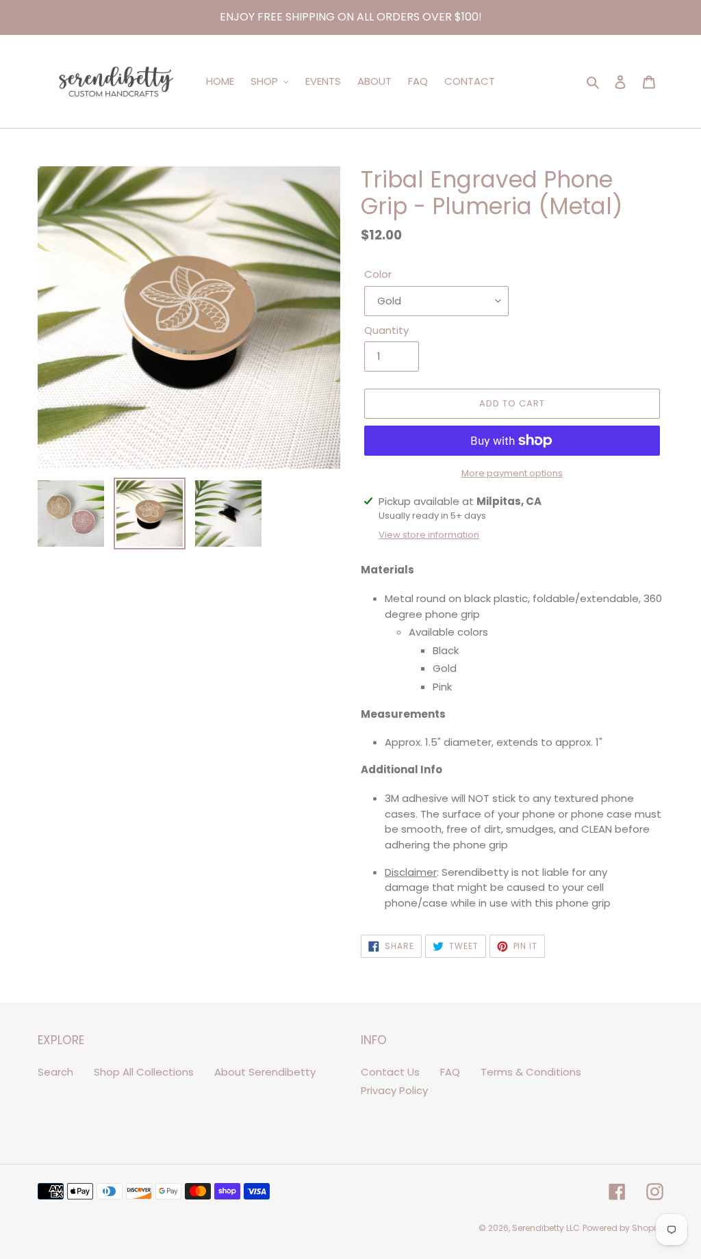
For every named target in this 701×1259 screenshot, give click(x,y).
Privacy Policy (394, 1090)
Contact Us (390, 1072)
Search (55, 1072)
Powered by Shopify (623, 1228)
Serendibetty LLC (546, 1228)
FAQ (450, 1072)
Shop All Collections (144, 1072)
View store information (429, 534)
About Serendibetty (265, 1072)
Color (378, 274)
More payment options (512, 473)
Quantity (386, 330)
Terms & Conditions (531, 1072)
